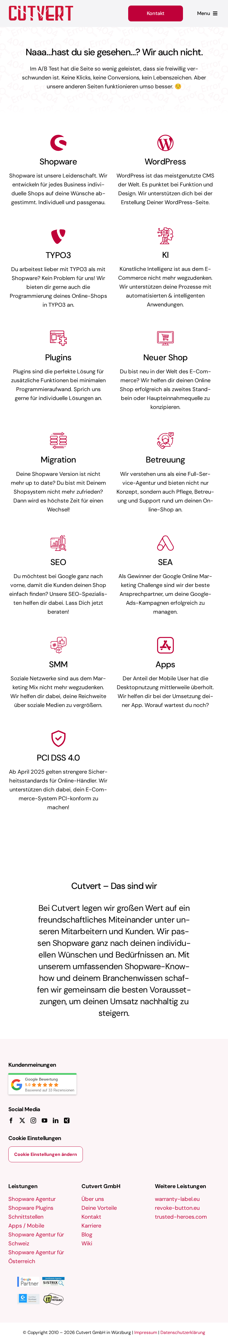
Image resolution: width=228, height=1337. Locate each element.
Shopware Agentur (32, 1199)
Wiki (86, 1243)
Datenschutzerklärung (182, 1332)
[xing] (67, 1120)
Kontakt (91, 1216)
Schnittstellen (25, 1216)
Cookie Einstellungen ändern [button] (45, 1154)
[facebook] (11, 1120)
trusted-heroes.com (181, 1216)
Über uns (92, 1199)
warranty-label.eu (177, 1199)
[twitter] (22, 1120)
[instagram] (33, 1120)
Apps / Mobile (26, 1225)
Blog (86, 1234)
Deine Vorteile (99, 1207)
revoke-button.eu (177, 1207)
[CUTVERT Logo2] (41, 13)
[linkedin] (55, 1120)
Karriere (91, 1225)
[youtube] (44, 1120)
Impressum (145, 1332)
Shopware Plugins (30, 1207)
